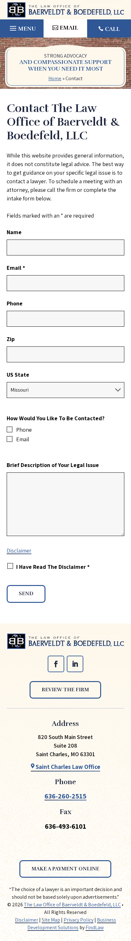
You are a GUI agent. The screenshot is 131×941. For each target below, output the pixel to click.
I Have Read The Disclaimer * (53, 566)
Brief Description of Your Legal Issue (53, 465)
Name (14, 232)
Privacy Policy (78, 920)
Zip (11, 339)
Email (16, 267)
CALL (112, 28)
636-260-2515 (65, 795)
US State (18, 374)
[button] (22, 27)
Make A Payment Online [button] (65, 869)
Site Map (51, 920)
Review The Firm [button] (65, 690)
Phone (15, 303)
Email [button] (69, 27)
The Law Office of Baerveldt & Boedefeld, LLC (72, 904)
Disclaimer (19, 550)
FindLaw (95, 927)
